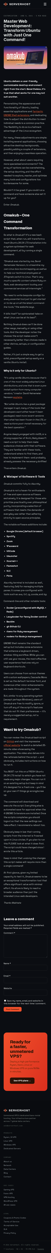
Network (7, 1165)
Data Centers (10, 1169)
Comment (9, 933)
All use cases (9, 1205)
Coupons (41, 1249)
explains (17, 397)
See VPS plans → (22, 1081)
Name (7, 963)
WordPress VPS (10, 1201)
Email (7, 976)
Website (8, 988)
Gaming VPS (9, 1189)
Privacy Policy (10, 1233)
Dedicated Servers (12, 1148)
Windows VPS (10, 1145)
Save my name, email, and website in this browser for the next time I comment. (25, 1002)
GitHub (10, 741)
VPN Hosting (9, 1197)
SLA (5, 1229)
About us (8, 1161)
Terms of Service (11, 1221)
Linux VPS (8, 1141)
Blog (6, 1173)
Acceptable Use (11, 1225)
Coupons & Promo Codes (15, 1218)
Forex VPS (8, 1193)
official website (12, 745)
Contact (7, 1176)
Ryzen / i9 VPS (10, 1137)
